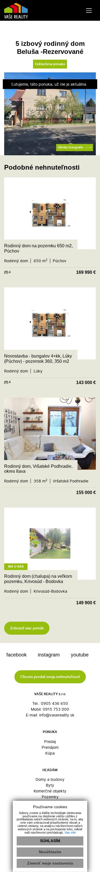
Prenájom (50, 747)
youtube (80, 655)
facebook (17, 655)
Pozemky (50, 796)
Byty (50, 785)
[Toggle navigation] (89, 10)
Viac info (70, 832)
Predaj (50, 741)
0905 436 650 (54, 703)
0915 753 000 (56, 709)
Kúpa (50, 753)
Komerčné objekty (50, 791)
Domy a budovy (50, 779)
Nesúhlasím (50, 852)
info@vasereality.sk (56, 715)
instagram (49, 655)
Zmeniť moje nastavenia (50, 863)
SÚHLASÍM (50, 841)
